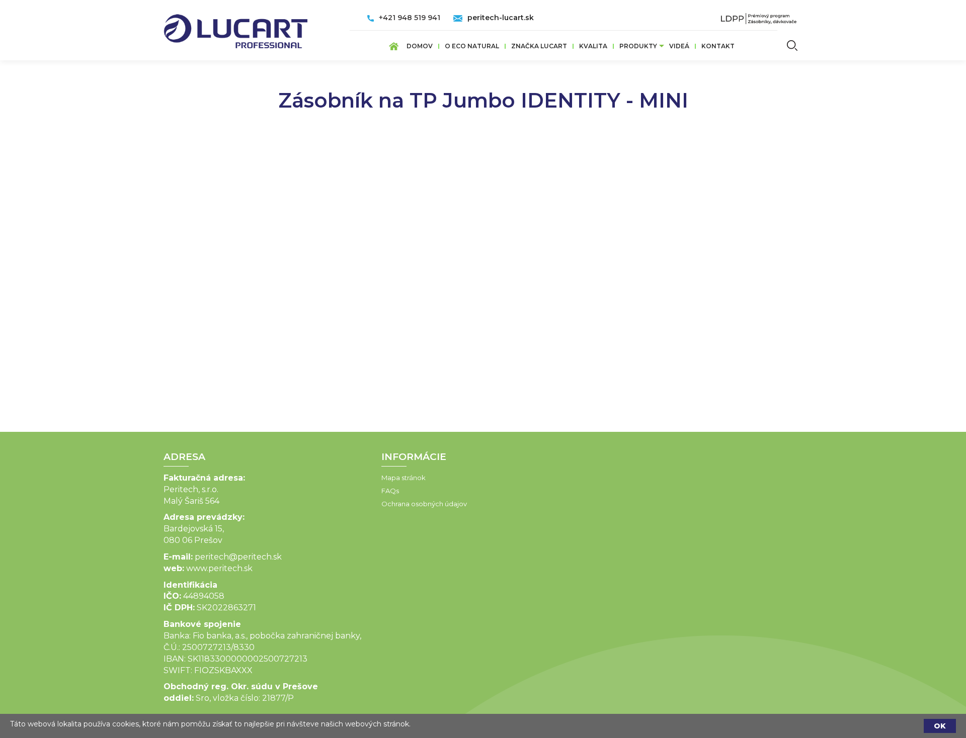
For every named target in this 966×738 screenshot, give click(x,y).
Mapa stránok (403, 478)
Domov (420, 46)
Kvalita (593, 46)
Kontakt (718, 46)
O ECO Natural (472, 46)
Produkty (638, 46)
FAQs (390, 491)
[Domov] (235, 28)
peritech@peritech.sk (238, 557)
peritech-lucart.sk (500, 17)
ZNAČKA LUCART (539, 46)
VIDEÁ (679, 46)
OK (940, 725)
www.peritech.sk (219, 568)
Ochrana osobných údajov (424, 504)
